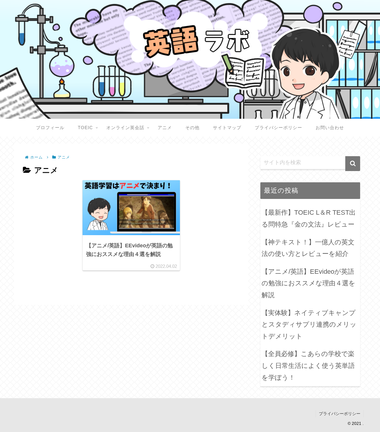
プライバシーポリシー (339, 413)
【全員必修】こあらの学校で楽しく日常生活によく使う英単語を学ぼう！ (308, 365)
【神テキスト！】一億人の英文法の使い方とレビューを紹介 (308, 248)
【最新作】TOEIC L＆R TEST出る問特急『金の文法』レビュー (309, 218)
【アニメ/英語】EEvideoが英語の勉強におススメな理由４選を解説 (308, 283)
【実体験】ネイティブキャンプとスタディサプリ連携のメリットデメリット (309, 324)
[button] (352, 163)
